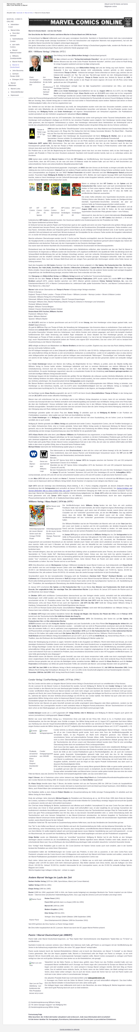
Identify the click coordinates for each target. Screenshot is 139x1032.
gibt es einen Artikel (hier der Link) (56, 491)
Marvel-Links (15, 89)
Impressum (15, 95)
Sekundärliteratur (17, 92)
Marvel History (17, 62)
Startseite (19, 13)
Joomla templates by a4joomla (69, 1029)
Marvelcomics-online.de (14, 4)
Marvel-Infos (29, 13)
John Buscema (17, 71)
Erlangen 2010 (17, 79)
